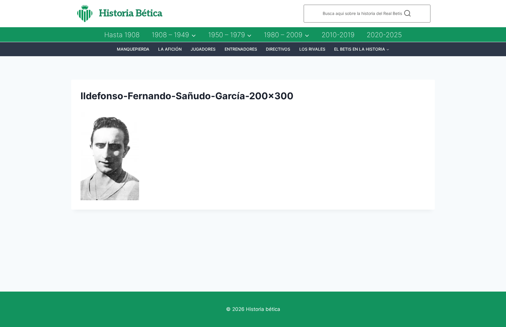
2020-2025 (384, 35)
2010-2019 (338, 35)
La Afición (170, 49)
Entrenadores (241, 49)
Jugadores (203, 49)
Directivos (278, 49)
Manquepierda (133, 49)
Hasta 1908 (122, 35)
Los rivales (312, 49)
